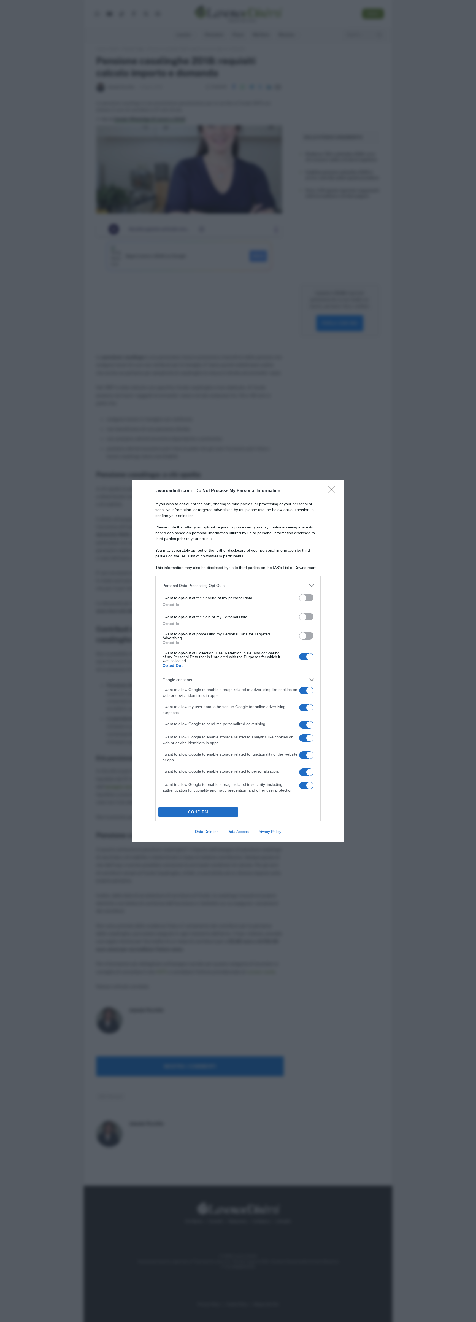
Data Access (238, 831)
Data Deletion (207, 831)
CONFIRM (198, 812)
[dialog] (238, 661)
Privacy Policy (269, 831)
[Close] (333, 491)
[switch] (306, 597)
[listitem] (238, 586)
